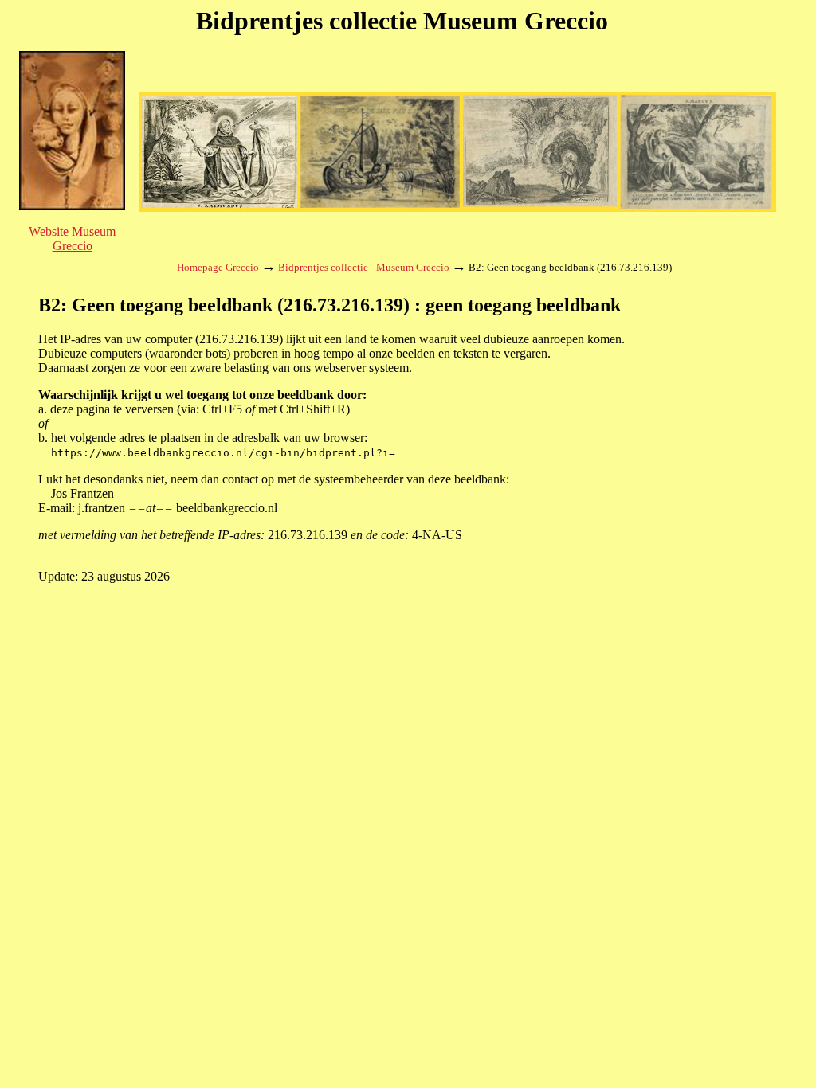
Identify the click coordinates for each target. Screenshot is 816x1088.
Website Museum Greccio (72, 238)
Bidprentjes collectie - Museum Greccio (363, 267)
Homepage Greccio (218, 267)
